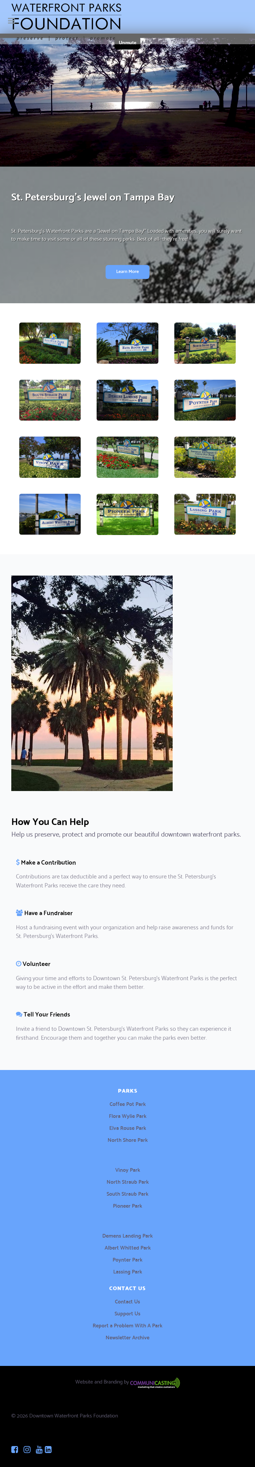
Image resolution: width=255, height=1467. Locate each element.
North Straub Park (128, 1181)
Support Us (127, 1312)
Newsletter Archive (127, 1336)
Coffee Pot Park (128, 1103)
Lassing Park (127, 1271)
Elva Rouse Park (127, 1127)
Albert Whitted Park (128, 1247)
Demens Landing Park (127, 1235)
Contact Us (127, 1300)
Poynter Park (127, 1259)
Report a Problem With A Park (127, 1324)
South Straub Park (127, 1193)
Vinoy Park (127, 1169)
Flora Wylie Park (127, 1115)
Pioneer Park (127, 1205)
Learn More (127, 271)
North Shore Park (128, 1139)
